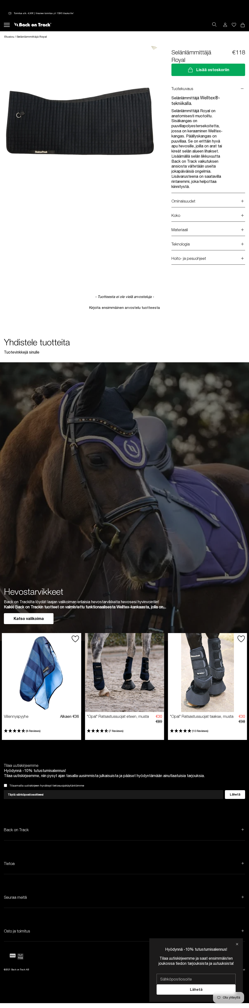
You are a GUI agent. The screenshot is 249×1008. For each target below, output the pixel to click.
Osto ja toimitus (17, 931)
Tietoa (9, 863)
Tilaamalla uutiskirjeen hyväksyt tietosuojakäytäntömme (46, 785)
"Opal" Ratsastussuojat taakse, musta (201, 716)
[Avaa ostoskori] (233, 24)
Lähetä (196, 989)
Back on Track (16, 830)
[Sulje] (237, 944)
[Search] (214, 24)
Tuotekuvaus (182, 88)
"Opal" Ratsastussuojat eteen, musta (118, 716)
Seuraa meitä (15, 897)
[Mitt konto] (225, 24)
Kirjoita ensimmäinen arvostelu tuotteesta (124, 307)
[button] (124, 307)
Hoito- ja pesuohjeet (188, 258)
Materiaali (179, 230)
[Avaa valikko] (7, 24)
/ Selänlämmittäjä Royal (31, 36)
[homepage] (32, 25)
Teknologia (180, 244)
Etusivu (9, 36)
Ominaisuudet (183, 201)
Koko (175, 215)
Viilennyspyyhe (16, 716)
